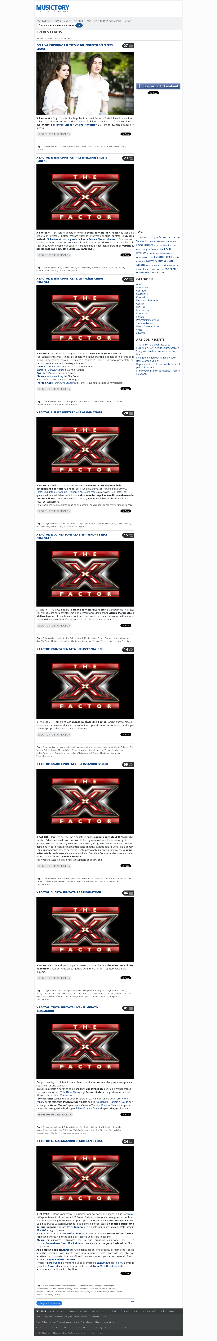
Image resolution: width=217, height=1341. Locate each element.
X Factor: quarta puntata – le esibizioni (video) (72, 764)
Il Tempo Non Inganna (114, 750)
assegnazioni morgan (104, 1285)
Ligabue (168, 241)
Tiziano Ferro (163, 257)
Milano (141, 265)
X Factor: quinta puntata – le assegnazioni (69, 649)
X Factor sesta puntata (68, 270)
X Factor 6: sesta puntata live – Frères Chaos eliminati (81, 239)
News (127, 21)
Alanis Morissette (50, 747)
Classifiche (142, 294)
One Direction (102, 1130)
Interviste (141, 313)
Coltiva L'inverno (50, 146)
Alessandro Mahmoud (53, 1127)
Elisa (138, 261)
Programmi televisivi (147, 320)
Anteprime (142, 287)
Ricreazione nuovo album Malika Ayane (72, 753)
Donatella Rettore (116, 1266)
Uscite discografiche (160, 265)
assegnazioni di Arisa (52, 990)
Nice (38, 641)
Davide (40, 366)
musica (143, 237)
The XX (118, 1262)
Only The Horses (63, 1095)
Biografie (68, 1316)
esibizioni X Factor (100, 267)
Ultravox (59, 1230)
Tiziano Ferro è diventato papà (153, 344)
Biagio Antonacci (166, 253)
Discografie (47, 1316)
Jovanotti (141, 253)
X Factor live (64, 641)
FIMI (144, 272)
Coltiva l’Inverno (85, 124)
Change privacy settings (105, 1322)
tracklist (149, 265)
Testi (38, 1316)
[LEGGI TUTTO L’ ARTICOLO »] (85, 131)
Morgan (142, 261)
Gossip (140, 303)
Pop (89, 21)
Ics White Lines (100, 1291)
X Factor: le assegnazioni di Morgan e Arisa (69, 1141)
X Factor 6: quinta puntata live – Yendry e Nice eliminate (81, 490)
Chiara (40, 376)
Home (40, 38)
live (147, 272)
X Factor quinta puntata (81, 641)
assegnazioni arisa (84, 1285)
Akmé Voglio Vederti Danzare (62, 1285)
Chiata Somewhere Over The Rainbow (89, 1288)
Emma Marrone (145, 244)
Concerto (156, 249)
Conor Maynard (70, 401)
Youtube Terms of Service (60, 1322)
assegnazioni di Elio (72, 990)
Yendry (40, 1101)
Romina (105, 1105)
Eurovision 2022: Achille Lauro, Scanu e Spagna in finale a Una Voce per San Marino (157, 351)
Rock (58, 21)
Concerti (141, 297)
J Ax (156, 237)
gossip (176, 257)
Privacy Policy (41, 1322)
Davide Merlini (84, 267)
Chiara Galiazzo (50, 267)
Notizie (78, 21)
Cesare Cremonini (157, 269)
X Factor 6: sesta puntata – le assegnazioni (69, 412)
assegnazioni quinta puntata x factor (76, 747)
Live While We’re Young (67, 1092)
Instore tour (143, 310)
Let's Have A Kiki (60, 1130)
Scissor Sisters (43, 1133)
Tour (167, 248)
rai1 (170, 265)
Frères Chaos (64, 124)
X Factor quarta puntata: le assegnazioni (68, 892)
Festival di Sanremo (147, 300)
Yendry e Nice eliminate (103, 641)
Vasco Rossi (144, 241)
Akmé (65, 1249)
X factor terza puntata (69, 1133)
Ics (123, 267)
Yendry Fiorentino (123, 641)
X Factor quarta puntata (109, 881)
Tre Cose (45, 641)
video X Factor (42, 270)
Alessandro (102, 1101)
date (137, 238)
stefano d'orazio (145, 323)
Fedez (162, 237)
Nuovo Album (155, 261)
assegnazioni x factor (86, 523)
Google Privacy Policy (83, 1322)
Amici (67, 21)
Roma (146, 269)
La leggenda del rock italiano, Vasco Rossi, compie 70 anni (156, 359)
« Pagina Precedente (49, 1303)
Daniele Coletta (69, 267)
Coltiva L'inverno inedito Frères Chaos (76, 146)
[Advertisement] (127, 9)
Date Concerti (81, 1316)
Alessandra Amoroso (144, 257)
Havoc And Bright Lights (89, 750)
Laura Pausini (157, 272)
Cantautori (142, 290)
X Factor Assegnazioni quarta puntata (81, 996)
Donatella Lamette (44, 1291)
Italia (154, 241)
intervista (160, 242)
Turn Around (42, 404)
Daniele (41, 369)
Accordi (58, 1316)
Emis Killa (105, 878)
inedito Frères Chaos (116, 146)
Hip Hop (140, 307)
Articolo (128, 1214)
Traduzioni (94, 1316)
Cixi (59, 267)
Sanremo (173, 237)
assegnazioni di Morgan (93, 990)
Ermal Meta (158, 245)
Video (139, 329)
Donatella (96, 878)
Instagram (150, 238)
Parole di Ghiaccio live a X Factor (68, 881)
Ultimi (104, 1316)
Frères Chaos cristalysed (78, 1291)
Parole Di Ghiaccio (44, 881)
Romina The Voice (44, 1294)
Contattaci (44, 21)
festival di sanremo (169, 245)
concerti (170, 269)
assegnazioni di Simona (115, 990)
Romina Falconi (90, 881)
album (168, 261)
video (139, 272)
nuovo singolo (143, 249)
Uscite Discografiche (107, 21)
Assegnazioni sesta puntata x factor (59, 523)
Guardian (109, 638)
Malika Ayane (124, 638)
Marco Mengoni (154, 253)
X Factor (40, 149)
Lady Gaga (175, 265)
